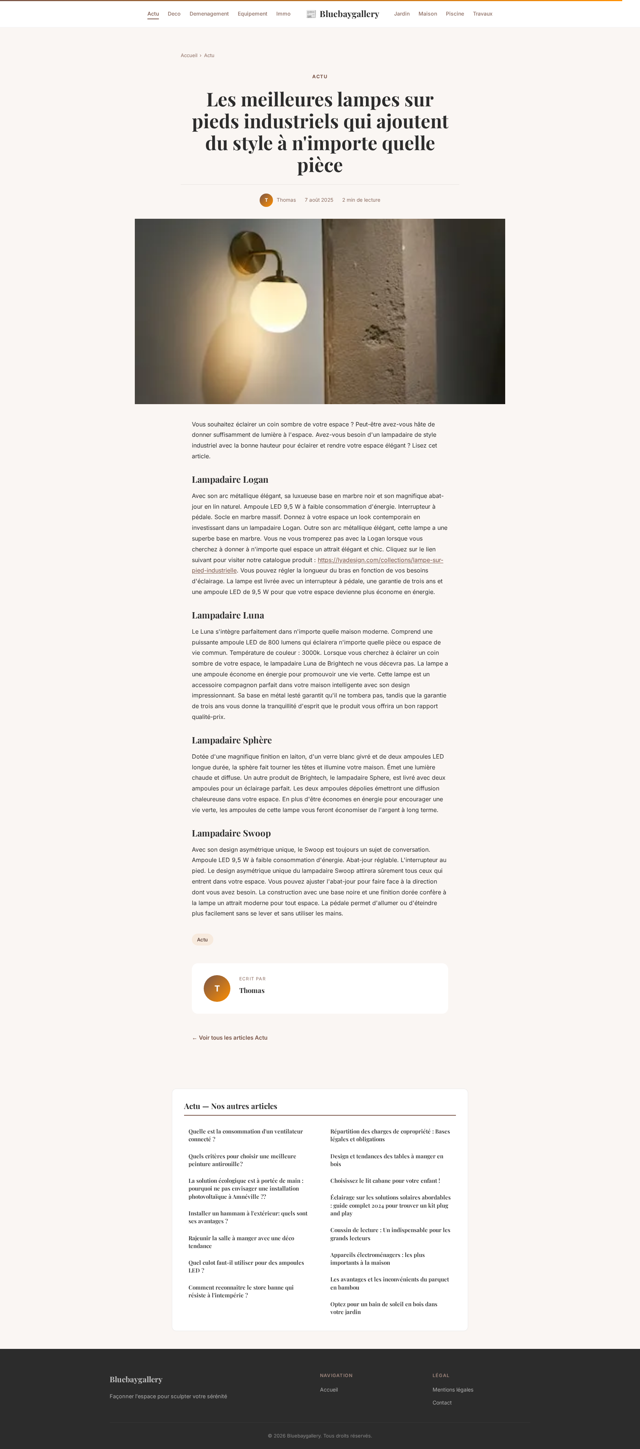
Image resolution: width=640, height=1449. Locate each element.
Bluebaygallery (342, 13)
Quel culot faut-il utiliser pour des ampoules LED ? (246, 1266)
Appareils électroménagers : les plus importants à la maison (377, 1258)
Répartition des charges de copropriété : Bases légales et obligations (390, 1135)
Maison (428, 13)
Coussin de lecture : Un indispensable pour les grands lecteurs (390, 1233)
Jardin (402, 13)
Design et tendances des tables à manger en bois (386, 1160)
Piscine (455, 13)
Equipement (252, 13)
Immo (283, 13)
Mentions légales (453, 1389)
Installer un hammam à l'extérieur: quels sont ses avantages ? (248, 1217)
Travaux (483, 13)
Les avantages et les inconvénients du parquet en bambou (389, 1283)
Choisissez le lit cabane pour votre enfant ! (385, 1180)
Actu (153, 13)
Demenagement (209, 13)
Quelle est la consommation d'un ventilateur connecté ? (246, 1135)
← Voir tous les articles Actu (229, 1037)
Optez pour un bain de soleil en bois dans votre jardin (383, 1308)
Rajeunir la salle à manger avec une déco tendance (241, 1242)
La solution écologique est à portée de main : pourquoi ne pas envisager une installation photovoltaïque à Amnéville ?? (246, 1188)
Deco (174, 13)
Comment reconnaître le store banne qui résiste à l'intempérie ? (241, 1291)
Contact (442, 1402)
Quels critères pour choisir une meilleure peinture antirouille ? (242, 1160)
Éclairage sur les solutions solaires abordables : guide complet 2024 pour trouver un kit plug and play (390, 1205)
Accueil (189, 55)
